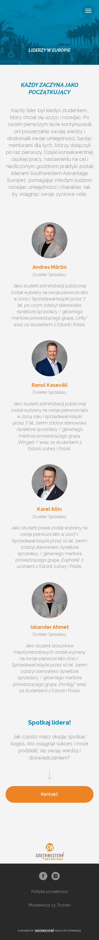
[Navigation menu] (88, 11)
